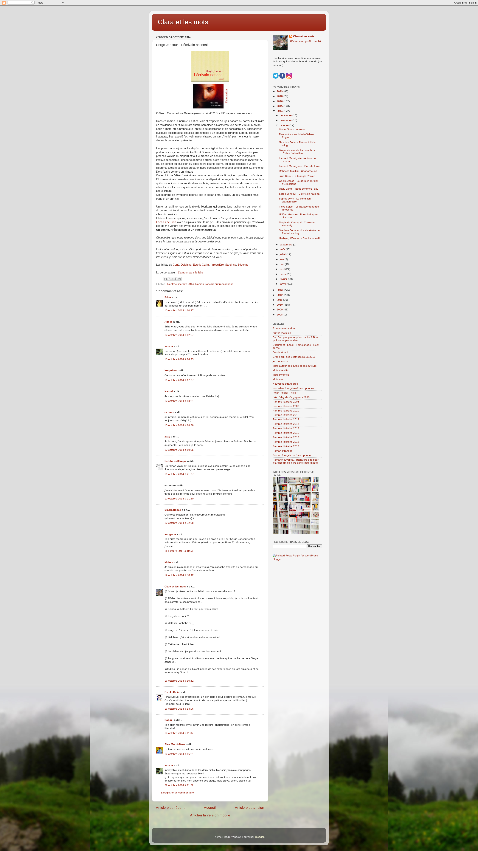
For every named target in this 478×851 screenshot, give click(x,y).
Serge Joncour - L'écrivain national (299, 193)
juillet (283, 254)
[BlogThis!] (169, 279)
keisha (168, 346)
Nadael (168, 720)
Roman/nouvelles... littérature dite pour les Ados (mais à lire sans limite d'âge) (296, 461)
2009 (280, 309)
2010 (280, 304)
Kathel (168, 391)
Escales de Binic (166, 222)
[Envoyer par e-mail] (165, 279)
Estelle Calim (201, 264)
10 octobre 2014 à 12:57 (179, 335)
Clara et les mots (183, 22)
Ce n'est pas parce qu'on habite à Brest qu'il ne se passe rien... (296, 339)
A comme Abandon (284, 328)
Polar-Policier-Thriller (285, 392)
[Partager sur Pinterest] (179, 279)
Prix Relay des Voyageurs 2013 (291, 397)
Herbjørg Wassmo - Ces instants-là (299, 238)
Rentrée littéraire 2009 (286, 406)
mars (283, 274)
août (283, 249)
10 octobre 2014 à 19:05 (179, 449)
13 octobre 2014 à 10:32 (179, 680)
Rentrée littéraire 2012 (286, 419)
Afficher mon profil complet (305, 41)
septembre (286, 244)
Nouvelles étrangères (285, 383)
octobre (284, 125)
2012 (280, 295)
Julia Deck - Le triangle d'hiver (297, 176)
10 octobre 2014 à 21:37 (179, 474)
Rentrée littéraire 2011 (286, 415)
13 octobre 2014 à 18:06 (179, 708)
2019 (280, 91)
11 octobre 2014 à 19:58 (178, 551)
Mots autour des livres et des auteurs (294, 365)
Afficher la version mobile (210, 815)
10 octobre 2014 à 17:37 (179, 380)
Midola (168, 562)
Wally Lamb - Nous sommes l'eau (298, 188)
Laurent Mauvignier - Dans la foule (299, 166)
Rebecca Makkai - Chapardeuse (298, 171)
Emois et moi (280, 352)
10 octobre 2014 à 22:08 (179, 523)
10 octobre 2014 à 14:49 (179, 359)
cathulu (169, 412)
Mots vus (278, 379)
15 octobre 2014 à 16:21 (179, 754)
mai (282, 264)
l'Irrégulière (217, 264)
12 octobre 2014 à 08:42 (179, 575)
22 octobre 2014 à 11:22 (178, 785)
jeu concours (280, 361)
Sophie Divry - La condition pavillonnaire (295, 200)
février (284, 279)
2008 (280, 314)
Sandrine (230, 264)
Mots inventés (281, 374)
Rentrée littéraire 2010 (286, 410)
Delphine (186, 264)
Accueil (210, 808)
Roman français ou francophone (214, 284)
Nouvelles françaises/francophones (293, 388)
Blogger (259, 836)
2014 (280, 111)
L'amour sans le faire (190, 272)
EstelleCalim (172, 692)
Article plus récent (170, 808)
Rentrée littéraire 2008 (286, 401)
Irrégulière (170, 370)
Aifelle (168, 321)
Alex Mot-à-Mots (174, 744)
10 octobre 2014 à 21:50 (179, 498)
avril (282, 269)
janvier (284, 283)
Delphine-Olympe (175, 461)
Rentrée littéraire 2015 (286, 432)
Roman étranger (282, 450)
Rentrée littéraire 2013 (286, 424)
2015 (280, 106)
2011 (280, 299)
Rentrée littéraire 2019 (286, 446)
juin (282, 259)
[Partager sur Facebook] (176, 279)
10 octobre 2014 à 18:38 (179, 425)
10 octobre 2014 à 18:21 (179, 401)
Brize (167, 297)
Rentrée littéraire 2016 (286, 437)
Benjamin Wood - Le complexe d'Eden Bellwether (297, 152)
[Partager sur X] (172, 279)
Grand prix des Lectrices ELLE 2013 (294, 356)
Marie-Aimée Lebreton (292, 129)
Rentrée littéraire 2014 (180, 284)
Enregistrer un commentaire (177, 792)
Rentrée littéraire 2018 (286, 441)
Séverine (243, 264)
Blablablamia (172, 509)
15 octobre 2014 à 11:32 (178, 733)
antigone (170, 534)
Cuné (176, 264)
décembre (286, 115)
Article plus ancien (249, 808)
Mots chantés (280, 370)
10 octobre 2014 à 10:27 (179, 310)
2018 (280, 96)
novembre (286, 120)
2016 (280, 101)
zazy (167, 436)
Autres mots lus (282, 333)
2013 (280, 290)
